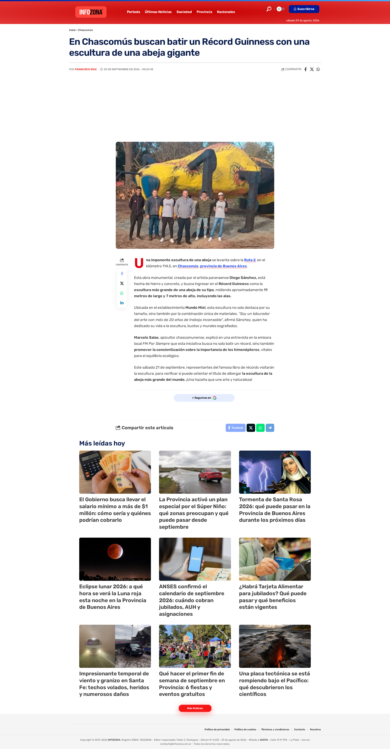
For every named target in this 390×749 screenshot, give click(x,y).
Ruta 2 (250, 260)
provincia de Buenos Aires (223, 266)
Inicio (72, 30)
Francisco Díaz (86, 69)
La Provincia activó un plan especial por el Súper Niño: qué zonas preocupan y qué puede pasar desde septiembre (194, 513)
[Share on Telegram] (270, 428)
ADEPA (264, 739)
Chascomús (85, 30)
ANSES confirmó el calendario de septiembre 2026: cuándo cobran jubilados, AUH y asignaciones (191, 600)
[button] (268, 9)
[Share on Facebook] (305, 69)
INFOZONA (114, 739)
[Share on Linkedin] (122, 303)
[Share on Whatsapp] (318, 69)
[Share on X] (312, 69)
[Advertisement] (195, 111)
